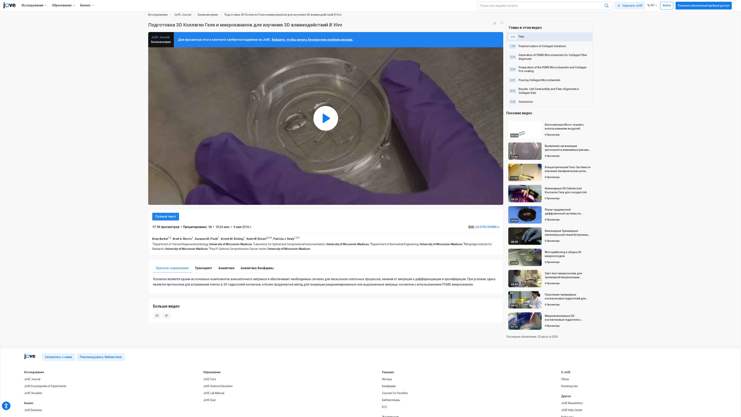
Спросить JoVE (632, 5)
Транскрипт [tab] (203, 268)
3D (157, 315)
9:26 (512, 101)
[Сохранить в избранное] (501, 22)
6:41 (512, 80)
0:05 (512, 37)
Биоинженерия (208, 14)
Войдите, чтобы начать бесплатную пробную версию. (312, 40)
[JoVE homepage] (29, 356)
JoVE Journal (182, 14)
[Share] (494, 22)
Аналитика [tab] (226, 268)
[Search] (606, 5)
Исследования (158, 14)
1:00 (512, 46)
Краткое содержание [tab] (172, 268)
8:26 (512, 91)
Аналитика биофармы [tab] (257, 268)
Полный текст (165, 216)
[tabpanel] (325, 281)
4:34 (512, 69)
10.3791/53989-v (487, 227)
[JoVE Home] (9, 5)
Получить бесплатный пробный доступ (703, 5)
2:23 (512, 57)
